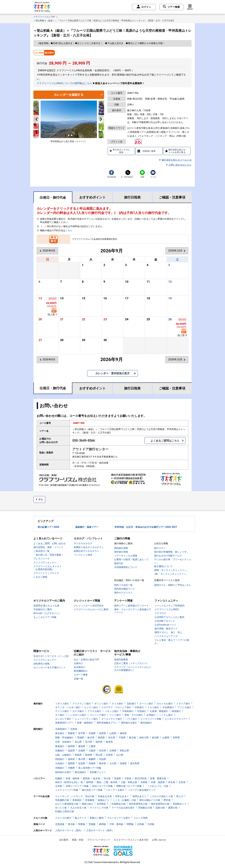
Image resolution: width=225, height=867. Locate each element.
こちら (68, 230)
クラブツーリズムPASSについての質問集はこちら (64, 83)
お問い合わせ (159, 839)
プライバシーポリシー (98, 839)
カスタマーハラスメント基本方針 (131, 839)
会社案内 (63, 839)
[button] (36, 119)
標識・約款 (78, 839)
